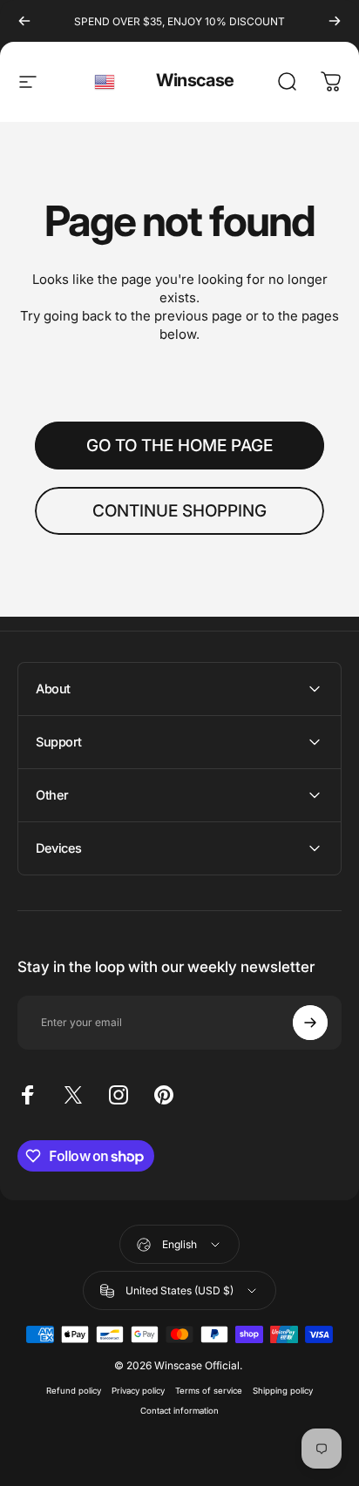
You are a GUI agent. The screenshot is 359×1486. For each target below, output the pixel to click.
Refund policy (73, 1390)
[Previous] (24, 21)
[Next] (334, 21)
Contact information (179, 1410)
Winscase (195, 80)
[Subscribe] (310, 1022)
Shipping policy (283, 1390)
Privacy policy (138, 1390)
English (105, 82)
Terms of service (208, 1390)
